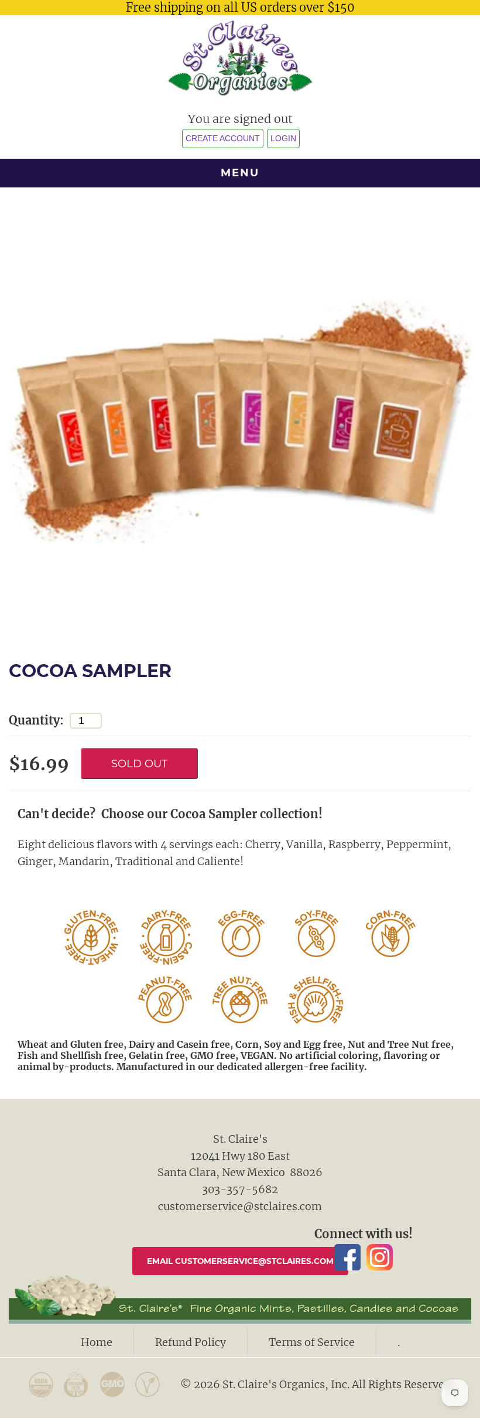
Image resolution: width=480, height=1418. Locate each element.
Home (96, 1342)
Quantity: (36, 720)
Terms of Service (312, 1342)
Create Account (223, 138)
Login (283, 138)
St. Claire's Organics (240, 58)
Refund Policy (190, 1342)
